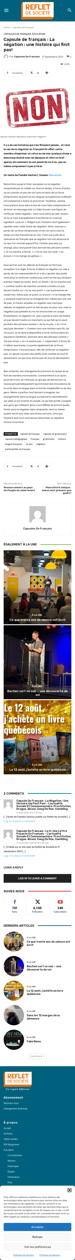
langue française (13, 444)
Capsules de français (23, 27)
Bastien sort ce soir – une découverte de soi (37, 693)
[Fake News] (14, 1040)
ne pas (29, 444)
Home (7, 27)
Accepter (37, 1227)
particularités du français (17, 449)
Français (35, 439)
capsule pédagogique (16, 439)
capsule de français (30, 433)
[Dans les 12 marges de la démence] (14, 1015)
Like (15, 900)
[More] (47, 73)
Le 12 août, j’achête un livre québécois (37, 769)
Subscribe (60, 900)
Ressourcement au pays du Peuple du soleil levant (19, 489)
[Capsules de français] (6, 56)
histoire (62, 439)
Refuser (37, 1237)
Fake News (34, 1041)
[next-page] (11, 781)
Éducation (38, 34)
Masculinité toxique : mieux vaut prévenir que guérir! (56, 490)
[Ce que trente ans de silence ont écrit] (37, 587)
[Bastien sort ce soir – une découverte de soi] (37, 662)
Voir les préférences (37, 1247)
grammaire (49, 439)
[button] (69, 1190)
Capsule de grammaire (55, 433)
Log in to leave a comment (19, 821)
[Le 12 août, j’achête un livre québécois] (37, 737)
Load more (36, 1056)
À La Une (37, 615)
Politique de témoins (23, 1255)
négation (40, 444)
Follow (37, 900)
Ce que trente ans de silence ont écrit (37, 620)
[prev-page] (6, 781)
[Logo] (37, 11)
